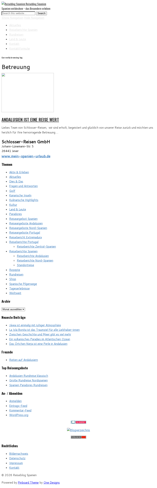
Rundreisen (16, 35)
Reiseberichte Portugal (23, 242)
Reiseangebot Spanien (23, 219)
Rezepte (14, 270)
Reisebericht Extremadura (25, 237)
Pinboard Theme (28, 483)
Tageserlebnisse (19, 288)
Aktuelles (15, 25)
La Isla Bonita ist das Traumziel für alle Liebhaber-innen (44, 330)
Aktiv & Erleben (19, 172)
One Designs (51, 483)
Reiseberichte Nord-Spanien (35, 260)
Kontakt (14, 44)
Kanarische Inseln (20, 195)
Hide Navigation (34, 18)
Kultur (13, 205)
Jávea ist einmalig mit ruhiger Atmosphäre (35, 325)
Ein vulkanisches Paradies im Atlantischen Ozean (39, 339)
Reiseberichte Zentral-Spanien (36, 246)
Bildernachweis (18, 454)
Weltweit (15, 293)
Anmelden (15, 401)
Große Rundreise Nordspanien (28, 380)
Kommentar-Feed (20, 410)
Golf (12, 191)
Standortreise (25, 265)
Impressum (16, 463)
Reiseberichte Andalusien (33, 256)
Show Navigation (12, 18)
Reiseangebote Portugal (24, 233)
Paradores (15, 214)
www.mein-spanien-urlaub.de (26, 156)
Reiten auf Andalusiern (23, 360)
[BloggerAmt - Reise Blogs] (78, 430)
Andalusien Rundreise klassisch (28, 376)
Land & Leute (17, 39)
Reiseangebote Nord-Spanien (28, 228)
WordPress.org (18, 415)
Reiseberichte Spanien (23, 30)
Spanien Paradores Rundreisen (28, 385)
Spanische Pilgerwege (23, 284)
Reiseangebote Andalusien (26, 223)
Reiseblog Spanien (36, 4)
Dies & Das (16, 181)
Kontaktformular (19, 49)
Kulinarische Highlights (23, 200)
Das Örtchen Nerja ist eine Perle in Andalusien (38, 344)
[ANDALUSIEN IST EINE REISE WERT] (28, 111)
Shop (12, 279)
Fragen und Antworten (23, 186)
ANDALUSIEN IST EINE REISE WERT (30, 119)
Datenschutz (17, 458)
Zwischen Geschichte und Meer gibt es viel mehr (40, 334)
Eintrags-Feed (18, 406)
